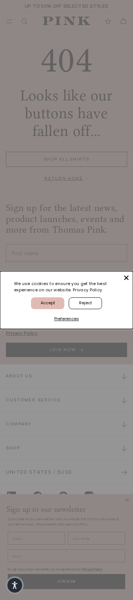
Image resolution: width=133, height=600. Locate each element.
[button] (15, 585)
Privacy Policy (87, 290)
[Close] (126, 277)
